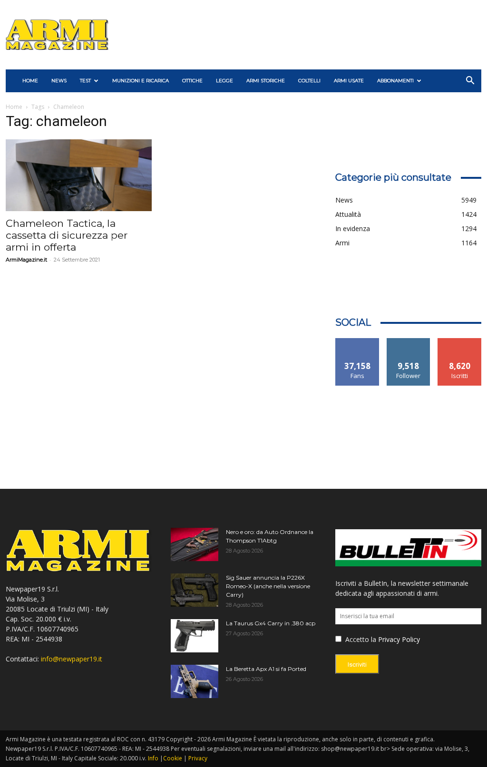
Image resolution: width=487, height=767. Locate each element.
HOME (30, 81)
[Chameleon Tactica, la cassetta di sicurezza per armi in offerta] (79, 175)
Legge (224, 81)
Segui (408, 341)
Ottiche (192, 81)
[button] (469, 81)
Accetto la (359, 639)
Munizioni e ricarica (140, 81)
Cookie (172, 758)
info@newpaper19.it (71, 658)
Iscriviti (459, 341)
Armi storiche (265, 81)
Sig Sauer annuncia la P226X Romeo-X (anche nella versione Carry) (268, 586)
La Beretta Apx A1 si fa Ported (266, 668)
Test (85, 81)
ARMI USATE (349, 81)
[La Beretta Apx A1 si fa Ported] (194, 681)
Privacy (197, 758)
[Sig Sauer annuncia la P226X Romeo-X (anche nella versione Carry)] (194, 590)
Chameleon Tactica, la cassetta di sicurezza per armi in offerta (66, 235)
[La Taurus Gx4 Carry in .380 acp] (194, 635)
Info (153, 758)
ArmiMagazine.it (26, 259)
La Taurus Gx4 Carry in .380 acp (270, 623)
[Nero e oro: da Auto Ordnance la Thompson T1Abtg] (194, 544)
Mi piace (358, 341)
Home (14, 107)
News (59, 81)
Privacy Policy (399, 639)
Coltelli (309, 81)
